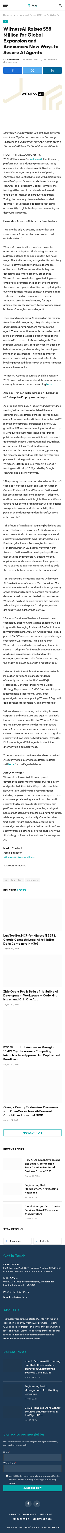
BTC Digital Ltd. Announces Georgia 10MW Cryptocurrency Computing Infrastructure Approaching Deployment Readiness (31, 1053)
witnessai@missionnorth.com (19, 857)
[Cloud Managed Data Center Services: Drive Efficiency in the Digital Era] (12, 1210)
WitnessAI (36, 159)
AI (6, 21)
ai (6, 880)
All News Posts (42, 1519)
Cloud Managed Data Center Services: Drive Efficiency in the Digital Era (42, 1210)
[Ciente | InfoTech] (32, 5)
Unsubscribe (21, 1519)
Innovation (16, 880)
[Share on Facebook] (12, 70)
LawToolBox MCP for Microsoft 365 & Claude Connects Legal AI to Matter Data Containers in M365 (29, 939)
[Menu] (5, 5)
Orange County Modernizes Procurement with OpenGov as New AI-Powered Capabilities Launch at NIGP (32, 1111)
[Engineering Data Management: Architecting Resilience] (12, 1189)
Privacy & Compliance (22, 1514)
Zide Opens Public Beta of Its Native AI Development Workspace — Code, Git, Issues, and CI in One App (30, 995)
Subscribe (46, 1514)
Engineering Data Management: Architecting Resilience (41, 1188)
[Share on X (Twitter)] (32, 70)
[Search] (60, 5)
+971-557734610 (20, 1291)
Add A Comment (32, 1132)
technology (32, 880)
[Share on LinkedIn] (52, 70)
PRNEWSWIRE (12, 59)
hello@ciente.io (18, 1296)
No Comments (50, 59)
